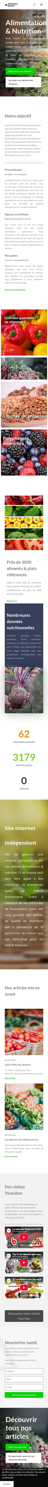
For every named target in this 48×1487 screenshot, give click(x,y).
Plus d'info (10, 1078)
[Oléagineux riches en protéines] (24, 405)
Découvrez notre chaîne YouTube (24, 1315)
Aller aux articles (17, 1447)
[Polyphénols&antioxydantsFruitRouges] (24, 452)
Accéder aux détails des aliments (21, 82)
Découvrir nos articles (20, 71)
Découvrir (12, 601)
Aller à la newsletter (15, 290)
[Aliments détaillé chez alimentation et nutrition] (24, 333)
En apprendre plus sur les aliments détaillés (21, 1458)
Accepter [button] (6, 1484)
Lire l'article (11, 1156)
